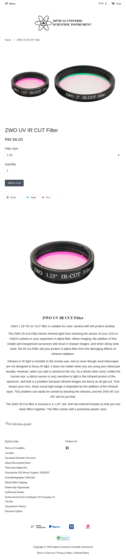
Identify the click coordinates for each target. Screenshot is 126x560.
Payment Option (13, 511)
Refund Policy (81, 552)
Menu (12, 3)
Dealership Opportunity (17, 487)
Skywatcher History (15, 506)
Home (8, 40)
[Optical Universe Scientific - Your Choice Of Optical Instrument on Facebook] (67, 448)
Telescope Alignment (16, 467)
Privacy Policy (64, 552)
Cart (118, 3)
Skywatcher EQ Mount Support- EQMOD (27, 472)
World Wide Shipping (16, 482)
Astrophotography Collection (20, 477)
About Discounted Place (18, 462)
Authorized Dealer (14, 492)
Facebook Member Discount (20, 457)
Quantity (10, 164)
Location (9, 453)
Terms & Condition (15, 448)
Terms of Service (46, 552)
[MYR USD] (102, 3)
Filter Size (11, 148)
